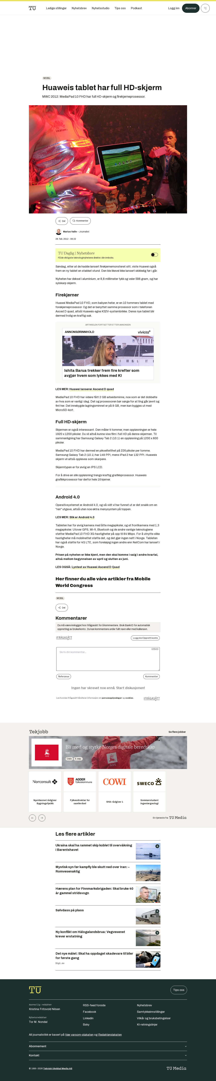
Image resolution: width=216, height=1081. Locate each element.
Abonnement (37, 1046)
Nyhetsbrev (144, 1005)
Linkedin (88, 1018)
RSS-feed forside (94, 1005)
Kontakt (34, 1055)
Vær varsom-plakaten (79, 1034)
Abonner (190, 8)
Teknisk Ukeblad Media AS (57, 1068)
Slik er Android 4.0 (81, 517)
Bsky (86, 1024)
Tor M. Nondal (38, 1021)
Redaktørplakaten (110, 1034)
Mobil (46, 78)
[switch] (154, 255)
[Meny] (205, 8)
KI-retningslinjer (147, 1024)
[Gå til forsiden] (32, 8)
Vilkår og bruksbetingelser (154, 1018)
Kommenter (82, 221)
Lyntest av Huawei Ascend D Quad (96, 567)
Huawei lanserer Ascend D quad (91, 389)
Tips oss (178, 990)
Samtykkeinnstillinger (151, 1011)
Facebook (89, 1011)
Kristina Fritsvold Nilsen (44, 1009)
